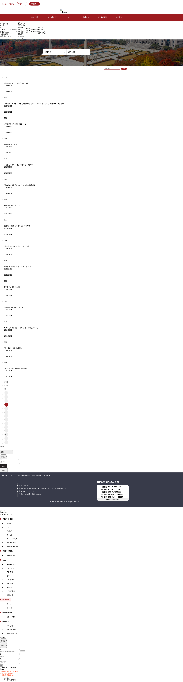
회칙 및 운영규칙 (4, 33)
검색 (123, 68)
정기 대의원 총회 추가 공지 (13, 348)
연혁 (1, 27)
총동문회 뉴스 (21, 24)
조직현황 (2, 31)
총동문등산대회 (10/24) (12, 287)
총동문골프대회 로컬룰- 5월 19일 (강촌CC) (18, 165)
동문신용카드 (13, 31)
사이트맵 (47, 475)
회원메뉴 (21, 4)
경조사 (19, 29)
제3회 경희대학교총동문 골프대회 (15, 368)
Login (1, 665)
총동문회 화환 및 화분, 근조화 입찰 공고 (17, 266)
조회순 (6, 385)
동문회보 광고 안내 (10, 144)
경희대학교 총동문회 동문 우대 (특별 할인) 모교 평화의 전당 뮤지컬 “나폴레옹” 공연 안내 (34, 103)
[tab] (91, 519)
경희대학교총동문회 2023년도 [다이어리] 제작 (19, 185)
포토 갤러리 (21, 31)
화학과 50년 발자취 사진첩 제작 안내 (16, 246)
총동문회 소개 (36, 17)
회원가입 (12, 4)
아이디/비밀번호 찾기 (10, 680)
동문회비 (119, 17)
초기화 (6, 382)
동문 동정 (20, 27)
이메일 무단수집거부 (23, 475)
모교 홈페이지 (37, 475)
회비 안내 (40, 29)
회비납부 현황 (41, 31)
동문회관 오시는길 (12, 546)
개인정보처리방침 (7, 475)
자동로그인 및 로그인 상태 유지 (8, 668)
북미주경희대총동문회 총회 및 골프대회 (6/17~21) (21, 328)
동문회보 (9, 587)
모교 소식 (10, 595)
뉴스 (69, 17)
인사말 (2, 26)
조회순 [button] (4, 389)
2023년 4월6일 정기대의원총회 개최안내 (17, 226)
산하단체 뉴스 (21, 26)
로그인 (4, 4)
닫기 (3, 470)
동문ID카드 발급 (42, 33)
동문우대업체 (102, 17)
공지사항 (85, 17)
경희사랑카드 (53, 17)
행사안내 (28, 30)
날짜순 (6, 384)
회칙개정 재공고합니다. (12, 205)
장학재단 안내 (11, 542)
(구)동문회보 (11, 591)
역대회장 (2, 29)
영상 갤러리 (21, 33)
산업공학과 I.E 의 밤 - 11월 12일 (15, 124)
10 (5, 434)
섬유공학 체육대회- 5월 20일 (13, 307)
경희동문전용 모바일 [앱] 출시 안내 (16, 83)
